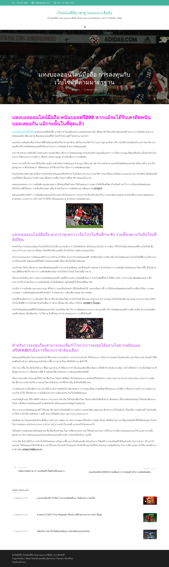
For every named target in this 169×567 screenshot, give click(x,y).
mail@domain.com (42, 3)
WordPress (21, 562)
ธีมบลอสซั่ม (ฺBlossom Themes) (50, 558)
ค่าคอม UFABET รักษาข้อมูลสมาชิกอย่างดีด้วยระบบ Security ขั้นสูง (69, 514)
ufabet (84, 68)
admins (77, 90)
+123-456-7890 (21, 3)
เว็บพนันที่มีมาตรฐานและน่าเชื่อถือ (84, 13)
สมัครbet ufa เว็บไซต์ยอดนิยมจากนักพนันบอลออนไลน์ (63, 531)
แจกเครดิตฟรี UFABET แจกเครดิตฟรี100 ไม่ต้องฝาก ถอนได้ (66, 497)
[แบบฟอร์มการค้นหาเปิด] (85, 27)
